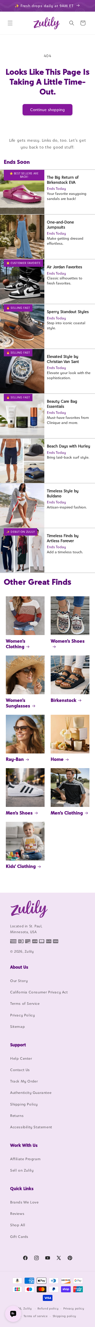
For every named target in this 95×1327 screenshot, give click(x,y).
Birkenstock (63, 700)
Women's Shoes (68, 641)
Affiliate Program (25, 1159)
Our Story (19, 980)
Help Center (21, 1058)
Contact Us (20, 1070)
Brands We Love (24, 1202)
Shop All (17, 1225)
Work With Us (23, 1145)
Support (18, 1044)
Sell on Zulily (21, 1170)
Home (57, 759)
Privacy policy (73, 1308)
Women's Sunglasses (18, 703)
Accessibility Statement (31, 1127)
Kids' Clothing (21, 866)
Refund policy (48, 1308)
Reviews (17, 1213)
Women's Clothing (15, 643)
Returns (17, 1115)
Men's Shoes (19, 812)
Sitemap (17, 1026)
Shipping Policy (24, 1104)
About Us (19, 967)
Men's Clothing (67, 812)
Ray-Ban (15, 759)
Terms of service (36, 1316)
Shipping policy (65, 1316)
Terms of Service (25, 1003)
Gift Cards (19, 1236)
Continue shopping (47, 109)
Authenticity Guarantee (30, 1092)
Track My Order (24, 1081)
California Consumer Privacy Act (39, 992)
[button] (10, 23)
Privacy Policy (22, 1015)
